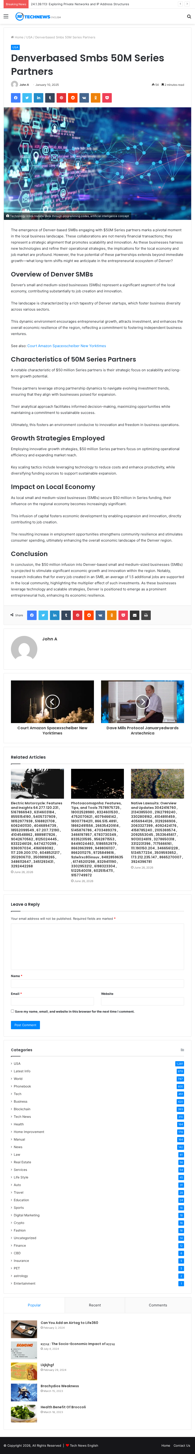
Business (20, 1101)
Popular (34, 1305)
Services (20, 1170)
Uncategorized (25, 1238)
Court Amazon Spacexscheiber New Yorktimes (66, 346)
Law (17, 1154)
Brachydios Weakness (60, 1386)
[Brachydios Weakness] (24, 1392)
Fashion (20, 1230)
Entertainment (24, 1283)
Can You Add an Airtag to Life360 (69, 1322)
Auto (17, 1185)
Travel (18, 1192)
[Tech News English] (38, 16)
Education (21, 1200)
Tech (17, 1094)
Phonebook (22, 1086)
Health (19, 1124)
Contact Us (182, 1445)
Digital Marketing (26, 1215)
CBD (17, 1253)
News (18, 1147)
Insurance (21, 1261)
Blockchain (22, 1109)
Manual (19, 1139)
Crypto (19, 1223)
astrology (21, 1276)
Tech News (22, 1117)
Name (16, 976)
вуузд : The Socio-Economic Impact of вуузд (78, 1343)
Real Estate (22, 1162)
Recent (95, 1305)
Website (107, 994)
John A (24, 84)
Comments (158, 1305)
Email (16, 994)
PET (17, 1268)
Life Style (21, 1177)
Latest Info (22, 1071)
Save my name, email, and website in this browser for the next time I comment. (75, 1011)
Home (19, 37)
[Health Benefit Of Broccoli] (24, 1413)
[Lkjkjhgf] (24, 1371)
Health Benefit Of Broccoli (63, 1407)
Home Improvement (29, 1132)
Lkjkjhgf (47, 1365)
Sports (19, 1207)
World (18, 1079)
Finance (20, 1245)
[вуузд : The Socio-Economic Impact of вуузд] (24, 1350)
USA (29, 37)
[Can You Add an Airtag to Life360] (24, 1329)
